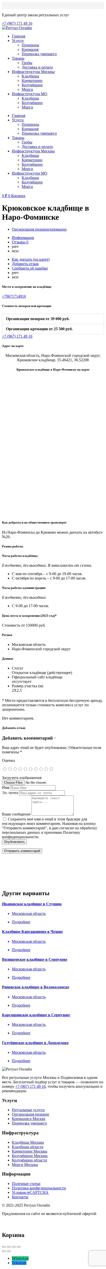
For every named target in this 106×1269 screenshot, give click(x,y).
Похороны (30, 45)
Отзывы (20, 242)
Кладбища (30, 76)
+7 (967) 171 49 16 (30, 1086)
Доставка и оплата (37, 67)
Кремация (30, 49)
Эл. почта (10, 793)
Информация (23, 238)
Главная (18, 36)
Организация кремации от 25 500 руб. (39, 329)
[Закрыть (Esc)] (4, 1247)
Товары (18, 58)
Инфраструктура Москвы (33, 72)
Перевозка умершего (39, 54)
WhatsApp (20, 1258)
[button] (53, 319)
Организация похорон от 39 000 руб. (38, 319)
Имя (5, 787)
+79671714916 (14, 296)
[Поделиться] (9, 1247)
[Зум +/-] (19, 1247)
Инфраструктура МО (29, 94)
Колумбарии (32, 85)
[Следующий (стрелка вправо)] (9, 1251)
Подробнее (21, 922)
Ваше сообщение (16, 814)
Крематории (32, 80)
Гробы (27, 63)
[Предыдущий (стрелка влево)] (4, 1251)
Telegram (19, 1263)
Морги (27, 89)
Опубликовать (14, 842)
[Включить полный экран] (14, 1247)
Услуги (18, 40)
